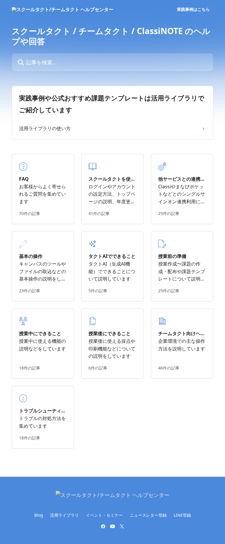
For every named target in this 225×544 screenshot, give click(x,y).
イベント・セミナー (104, 515)
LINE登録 (182, 515)
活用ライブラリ (64, 515)
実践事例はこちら (193, 9)
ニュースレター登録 (148, 515)
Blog (38, 515)
